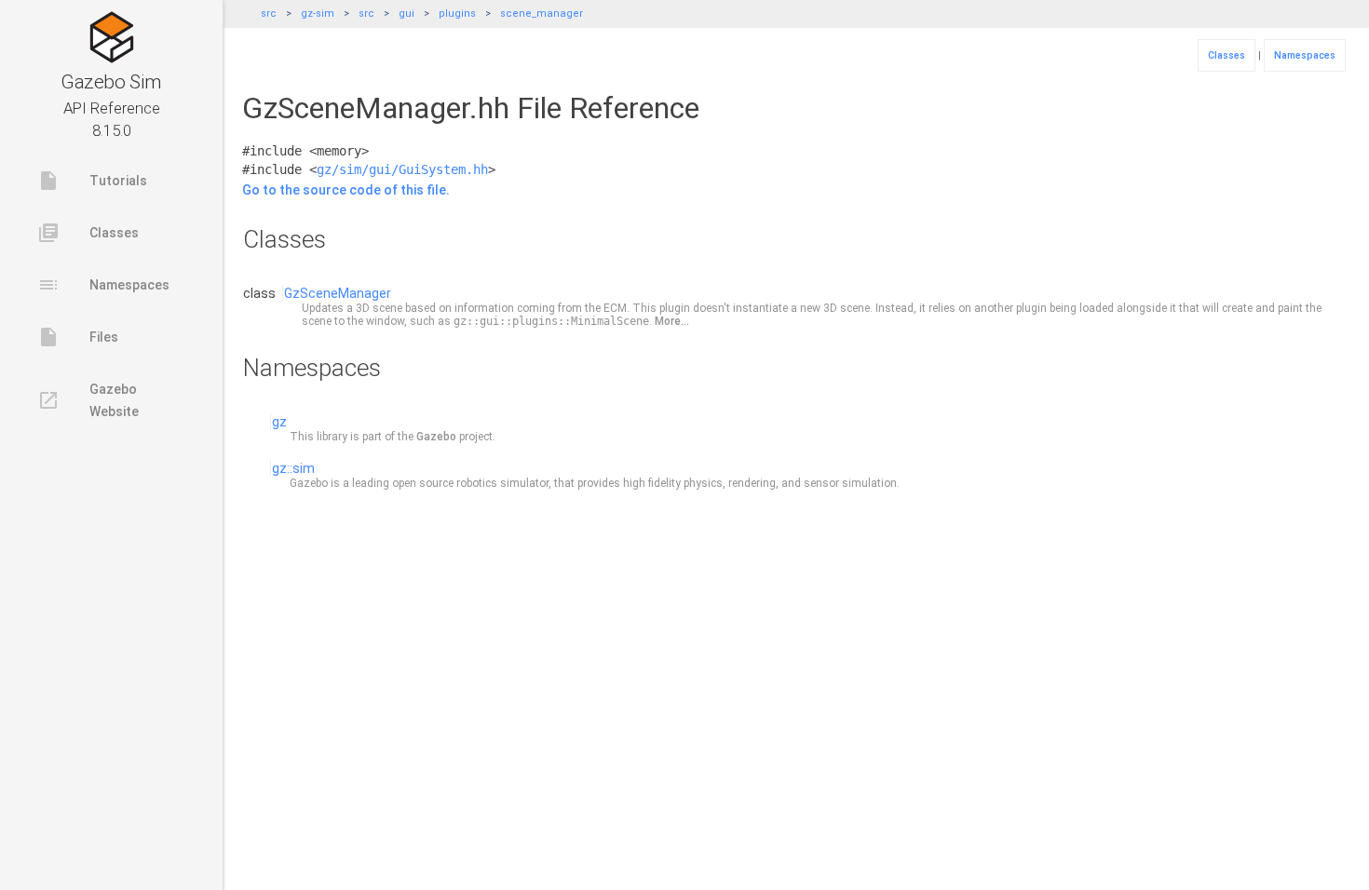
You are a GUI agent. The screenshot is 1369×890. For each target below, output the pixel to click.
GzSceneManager (337, 293)
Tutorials (92, 180)
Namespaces (103, 285)
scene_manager (541, 13)
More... (672, 321)
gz (279, 421)
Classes (88, 233)
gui (406, 13)
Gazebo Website (88, 400)
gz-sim (317, 13)
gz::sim (293, 468)
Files (77, 337)
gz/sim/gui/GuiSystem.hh (402, 169)
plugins (457, 13)
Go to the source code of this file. (346, 189)
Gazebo (436, 436)
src (269, 13)
